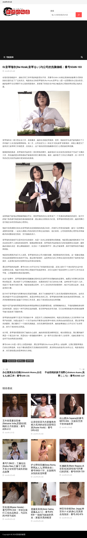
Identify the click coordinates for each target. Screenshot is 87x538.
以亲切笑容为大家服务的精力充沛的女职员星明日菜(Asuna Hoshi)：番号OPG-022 (43, 426)
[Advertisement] (43, 37)
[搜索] (79, 14)
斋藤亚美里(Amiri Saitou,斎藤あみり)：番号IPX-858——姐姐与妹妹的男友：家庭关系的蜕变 (42, 513)
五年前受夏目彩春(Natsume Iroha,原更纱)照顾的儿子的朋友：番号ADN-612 (14, 424)
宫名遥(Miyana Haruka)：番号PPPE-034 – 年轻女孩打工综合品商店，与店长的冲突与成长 (15, 511)
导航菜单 (10, 57)
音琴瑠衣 (30, 361)
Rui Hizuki (12, 361)
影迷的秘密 (20, 534)
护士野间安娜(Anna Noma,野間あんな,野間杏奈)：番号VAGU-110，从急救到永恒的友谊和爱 (43, 469)
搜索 (52, 11)
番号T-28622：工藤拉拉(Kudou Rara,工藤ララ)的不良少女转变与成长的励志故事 (14, 467)
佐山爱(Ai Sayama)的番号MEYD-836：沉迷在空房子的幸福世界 (71, 421)
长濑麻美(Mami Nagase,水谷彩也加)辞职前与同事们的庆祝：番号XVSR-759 (71, 469)
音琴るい (21, 361)
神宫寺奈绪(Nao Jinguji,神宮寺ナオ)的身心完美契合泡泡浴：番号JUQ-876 (71, 511)
